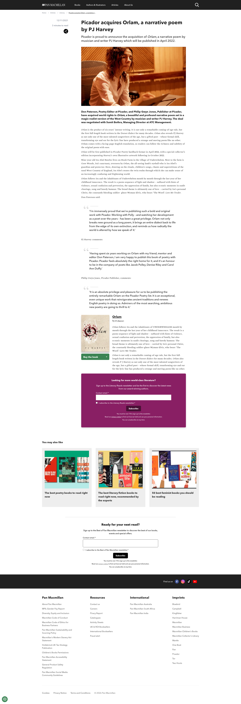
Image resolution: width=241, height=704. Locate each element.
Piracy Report (96, 613)
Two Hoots (177, 663)
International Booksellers (101, 631)
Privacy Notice (60, 693)
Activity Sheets (96, 622)
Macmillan (177, 622)
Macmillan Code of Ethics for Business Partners (55, 624)
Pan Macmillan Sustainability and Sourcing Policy (57, 631)
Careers (93, 608)
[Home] (53, 4)
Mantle (175, 640)
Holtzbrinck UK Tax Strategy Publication (54, 646)
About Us (128, 5)
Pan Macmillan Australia (141, 604)
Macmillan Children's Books (185, 631)
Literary (62, 13)
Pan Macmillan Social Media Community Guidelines (55, 673)
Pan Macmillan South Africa (142, 608)
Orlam (117, 317)
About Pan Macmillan (52, 604)
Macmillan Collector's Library (185, 636)
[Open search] (197, 5)
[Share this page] (66, 31)
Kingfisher (177, 613)
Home (44, 13)
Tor (173, 658)
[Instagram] (183, 581)
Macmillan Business (181, 627)
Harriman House (179, 618)
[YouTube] (195, 581)
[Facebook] (177, 581)
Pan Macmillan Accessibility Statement (54, 658)
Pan (174, 649)
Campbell (176, 608)
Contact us (95, 604)
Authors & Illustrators (95, 5)
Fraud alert (95, 636)
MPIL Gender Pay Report (53, 608)
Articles (114, 5)
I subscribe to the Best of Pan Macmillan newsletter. (106, 550)
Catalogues (95, 618)
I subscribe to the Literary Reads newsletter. (117, 403)
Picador (175, 654)
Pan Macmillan (52, 597)
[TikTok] (189, 581)
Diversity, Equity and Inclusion (55, 613)
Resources (97, 597)
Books (77, 5)
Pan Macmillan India (139, 613)
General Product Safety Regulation (52, 666)
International (139, 597)
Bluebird (176, 604)
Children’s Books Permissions (55, 652)
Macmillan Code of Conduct (55, 618)
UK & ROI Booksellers (100, 627)
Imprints (178, 597)
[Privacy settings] (5, 699)
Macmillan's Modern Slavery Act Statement (56, 639)
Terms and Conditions (80, 693)
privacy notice (116, 417)
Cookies (45, 693)
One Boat (176, 645)
